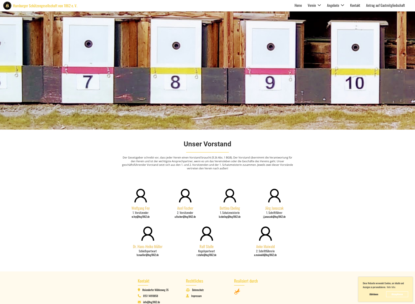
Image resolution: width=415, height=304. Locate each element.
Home (298, 5)
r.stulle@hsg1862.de (206, 255)
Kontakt (355, 5)
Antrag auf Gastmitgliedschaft (385, 5)
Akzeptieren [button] (397, 294)
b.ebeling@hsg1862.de (230, 216)
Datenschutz (198, 290)
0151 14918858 (150, 296)
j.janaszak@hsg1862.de (274, 216)
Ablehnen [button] (373, 294)
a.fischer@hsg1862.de (185, 216)
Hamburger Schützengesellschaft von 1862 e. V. (45, 5)
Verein (312, 5)
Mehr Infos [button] (391, 287)
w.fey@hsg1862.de (141, 216)
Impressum (196, 296)
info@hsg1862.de (151, 302)
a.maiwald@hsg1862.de (265, 255)
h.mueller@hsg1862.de (148, 255)
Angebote (333, 5)
